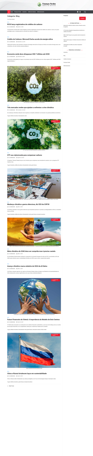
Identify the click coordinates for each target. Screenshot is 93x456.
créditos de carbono (14, 115)
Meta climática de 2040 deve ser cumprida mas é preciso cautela (31, 251)
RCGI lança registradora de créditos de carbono (24, 24)
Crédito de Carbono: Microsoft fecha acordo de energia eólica (30, 39)
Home (11, 11)
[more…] (36, 31)
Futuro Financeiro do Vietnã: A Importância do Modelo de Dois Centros (33, 320)
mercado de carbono (41, 214)
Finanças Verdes (17, 11)
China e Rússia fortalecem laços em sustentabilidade (27, 374)
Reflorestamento (40, 11)
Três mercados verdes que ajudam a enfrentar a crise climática (30, 107)
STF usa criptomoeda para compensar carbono (24, 155)
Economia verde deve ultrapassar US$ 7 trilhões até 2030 (28, 54)
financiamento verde (23, 115)
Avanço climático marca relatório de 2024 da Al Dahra (27, 266)
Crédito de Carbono (32, 11)
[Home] (9, 11)
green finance (34, 165)
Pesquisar (66, 15)
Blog (8, 22)
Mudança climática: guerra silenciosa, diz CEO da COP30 (28, 204)
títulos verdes (43, 329)
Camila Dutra (12, 26)
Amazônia (24, 11)
